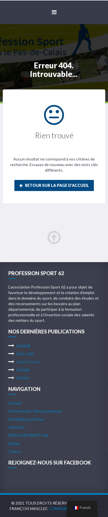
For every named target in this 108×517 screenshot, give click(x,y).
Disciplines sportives (26, 419)
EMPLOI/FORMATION (28, 435)
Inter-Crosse (28, 361)
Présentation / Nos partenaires (35, 411)
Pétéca (23, 377)
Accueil (14, 403)
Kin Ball (23, 369)
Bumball (23, 345)
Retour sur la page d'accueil (56, 185)
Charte (14, 451)
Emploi (14, 443)
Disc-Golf (25, 353)
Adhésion (16, 427)
